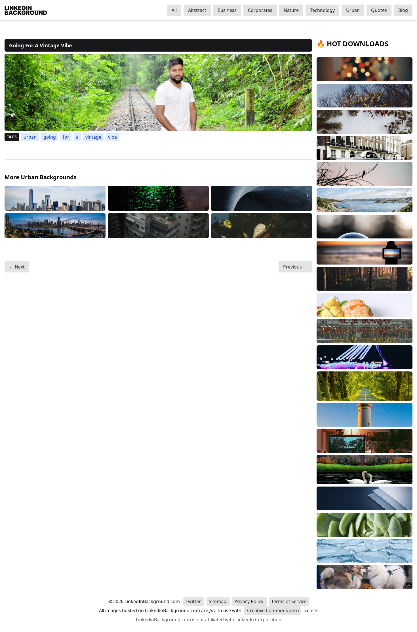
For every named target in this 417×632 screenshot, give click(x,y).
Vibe (112, 137)
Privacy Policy (249, 601)
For (66, 137)
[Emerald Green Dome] (158, 198)
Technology (322, 10)
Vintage (93, 137)
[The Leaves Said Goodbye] (261, 225)
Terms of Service (289, 601)
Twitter (194, 601)
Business (227, 10)
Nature (291, 10)
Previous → (295, 267)
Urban (353, 10)
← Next (17, 267)
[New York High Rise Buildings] (55, 198)
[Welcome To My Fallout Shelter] (261, 198)
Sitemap (218, 601)
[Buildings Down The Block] (158, 225)
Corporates (260, 10)
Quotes (379, 10)
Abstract (197, 10)
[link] (158, 92)
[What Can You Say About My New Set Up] (55, 225)
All (174, 10)
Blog (403, 10)
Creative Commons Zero (272, 610)
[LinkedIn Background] (26, 10)
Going (49, 137)
